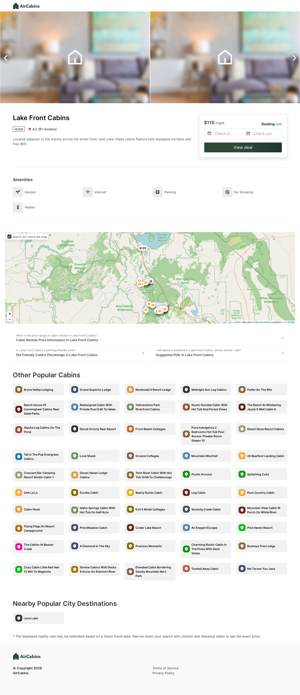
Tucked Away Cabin (205, 568)
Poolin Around (201, 474)
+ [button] (10, 314)
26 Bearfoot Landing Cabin (265, 456)
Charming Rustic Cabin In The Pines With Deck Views (209, 549)
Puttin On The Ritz (259, 389)
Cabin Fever (32, 509)
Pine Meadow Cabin (93, 527)
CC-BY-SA (289, 322)
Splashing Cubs (258, 474)
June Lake (31, 618)
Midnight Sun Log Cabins (209, 389)
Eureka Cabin (89, 492)
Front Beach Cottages (151, 429)
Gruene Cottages (147, 456)
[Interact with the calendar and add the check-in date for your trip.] (209, 133)
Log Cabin (198, 492)
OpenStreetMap (262, 322)
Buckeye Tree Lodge (261, 546)
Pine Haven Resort (259, 527)
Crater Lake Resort (148, 527)
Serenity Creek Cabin (206, 509)
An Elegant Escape (204, 527)
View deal (242, 147)
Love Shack (88, 456)
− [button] (10, 319)
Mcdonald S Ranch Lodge (153, 389)
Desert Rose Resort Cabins (265, 429)
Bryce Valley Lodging (38, 389)
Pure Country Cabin (260, 492)
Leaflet (237, 322)
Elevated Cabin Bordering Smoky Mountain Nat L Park (153, 572)
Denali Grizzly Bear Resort (98, 429)
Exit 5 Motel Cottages (150, 509)
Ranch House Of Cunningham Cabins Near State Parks (42, 409)
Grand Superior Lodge (95, 389)
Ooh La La (31, 492)
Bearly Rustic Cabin (149, 492)
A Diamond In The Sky (95, 546)
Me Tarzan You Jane (261, 568)
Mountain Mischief (204, 456)
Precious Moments (149, 546)
